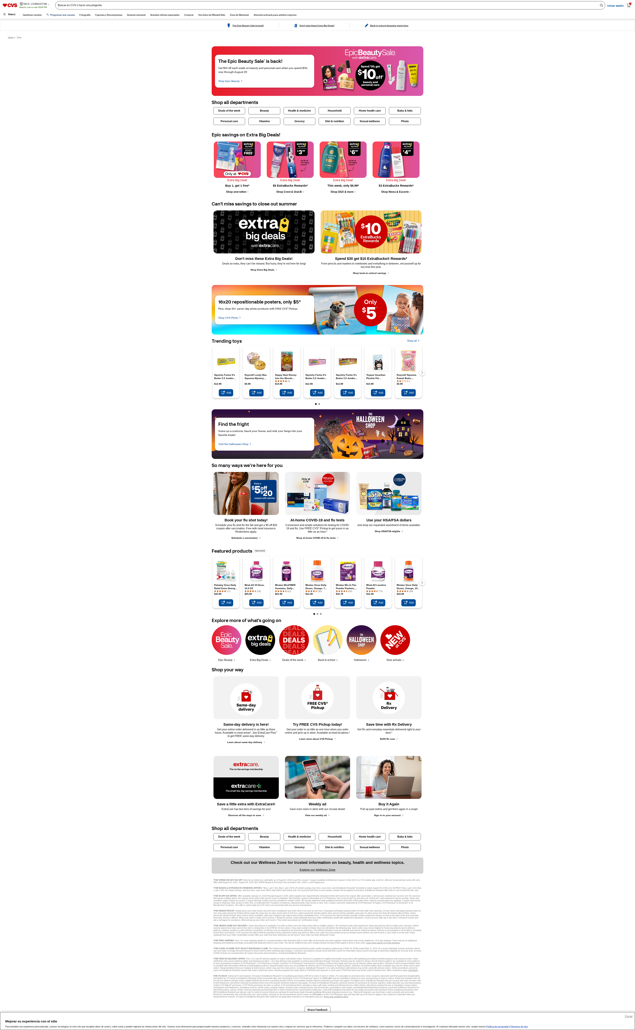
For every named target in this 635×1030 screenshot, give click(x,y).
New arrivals (394, 660)
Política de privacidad (497, 1026)
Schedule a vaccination (244, 538)
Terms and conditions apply (336, 997)
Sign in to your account (387, 815)
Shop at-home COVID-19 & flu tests (316, 538)
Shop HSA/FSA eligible (387, 531)
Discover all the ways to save (244, 815)
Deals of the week (292, 660)
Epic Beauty (225, 660)
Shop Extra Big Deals (262, 269)
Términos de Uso (519, 1026)
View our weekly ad (316, 815)
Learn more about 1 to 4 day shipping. (383, 943)
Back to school (326, 660)
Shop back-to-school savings (369, 273)
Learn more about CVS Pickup (316, 739)
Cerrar (629, 1016)
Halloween (360, 660)
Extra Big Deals (259, 660)
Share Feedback (317, 1009)
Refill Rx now (387, 739)
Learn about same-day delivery (244, 742)
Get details (413, 970)
